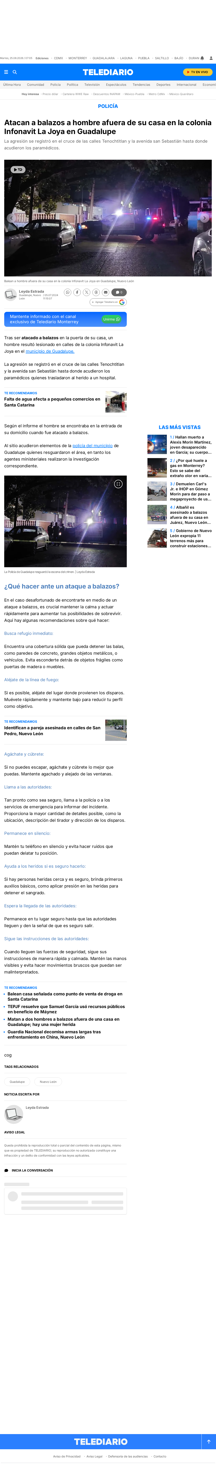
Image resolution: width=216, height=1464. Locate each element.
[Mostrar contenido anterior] (11, 218)
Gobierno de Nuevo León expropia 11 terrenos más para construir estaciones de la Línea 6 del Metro (191, 543)
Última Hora (12, 85)
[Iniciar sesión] (211, 58)
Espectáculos (116, 85)
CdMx (58, 58)
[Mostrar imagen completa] (118, 484)
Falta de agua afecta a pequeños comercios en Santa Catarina (52, 402)
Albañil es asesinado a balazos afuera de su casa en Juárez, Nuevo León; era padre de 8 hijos (189, 517)
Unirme (109, 319)
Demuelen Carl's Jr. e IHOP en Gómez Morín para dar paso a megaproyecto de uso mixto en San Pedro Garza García (190, 496)
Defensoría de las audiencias (128, 1456)
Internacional (186, 85)
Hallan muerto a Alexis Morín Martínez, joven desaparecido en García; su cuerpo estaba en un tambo (191, 447)
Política (72, 85)
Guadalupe (17, 1081)
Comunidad (35, 85)
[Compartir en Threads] (96, 292)
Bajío (178, 58)
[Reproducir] (18, 169)
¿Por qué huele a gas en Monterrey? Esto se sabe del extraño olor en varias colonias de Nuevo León (190, 473)
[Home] (108, 72)
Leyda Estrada (31, 291)
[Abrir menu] (6, 72)
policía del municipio (93, 445)
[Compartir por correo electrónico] (105, 292)
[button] (108, 302)
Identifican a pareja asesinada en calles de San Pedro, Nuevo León (52, 730)
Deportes (163, 85)
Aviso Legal (94, 1456)
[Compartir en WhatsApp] (67, 292)
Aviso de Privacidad (67, 1456)
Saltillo (162, 58)
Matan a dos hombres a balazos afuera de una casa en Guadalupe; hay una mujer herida (63, 1022)
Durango (196, 58)
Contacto (160, 1456)
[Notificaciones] (202, 58)
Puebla (144, 58)
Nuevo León (48, 1081)
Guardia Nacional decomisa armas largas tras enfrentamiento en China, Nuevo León (54, 1034)
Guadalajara (104, 58)
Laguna (126, 58)
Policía (55, 85)
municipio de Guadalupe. (50, 351)
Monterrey (78, 58)
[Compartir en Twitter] (86, 292)
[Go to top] (209, 1441)
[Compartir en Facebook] (77, 292)
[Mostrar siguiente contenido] (204, 218)
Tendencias (141, 85)
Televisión (92, 85)
